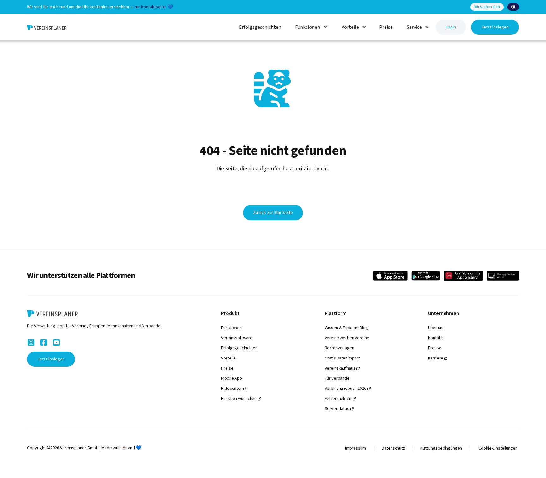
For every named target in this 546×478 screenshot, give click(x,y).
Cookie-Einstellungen (497, 448)
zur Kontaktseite (150, 7)
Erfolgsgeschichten (260, 27)
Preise (386, 27)
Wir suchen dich (487, 6)
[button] (513, 7)
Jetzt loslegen (495, 27)
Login (451, 27)
